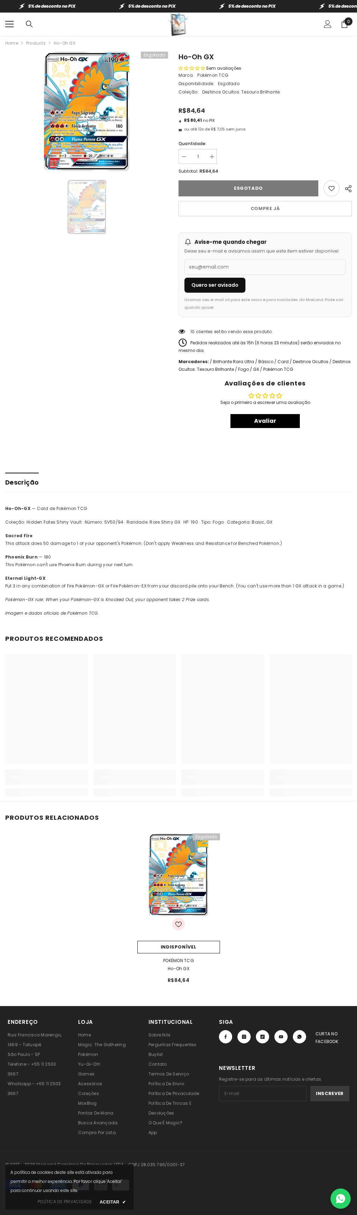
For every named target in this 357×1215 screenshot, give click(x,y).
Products (36, 43)
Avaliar (265, 421)
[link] (46, 781)
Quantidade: (192, 144)
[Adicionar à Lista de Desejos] (332, 188)
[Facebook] (225, 1036)
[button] (191, 68)
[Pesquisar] (29, 24)
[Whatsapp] (299, 1036)
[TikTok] (262, 1036)
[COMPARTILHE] (346, 187)
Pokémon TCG (212, 75)
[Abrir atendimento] (341, 1198)
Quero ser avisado (214, 285)
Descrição (22, 482)
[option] (86, 111)
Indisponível (179, 947)
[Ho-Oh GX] (178, 874)
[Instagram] (244, 1036)
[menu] (9, 24)
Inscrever (330, 1093)
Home (11, 43)
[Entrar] (328, 24)
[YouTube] (281, 1036)
